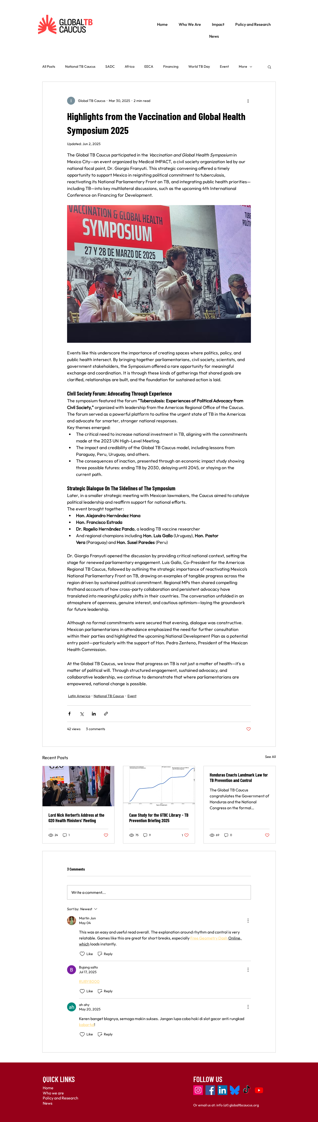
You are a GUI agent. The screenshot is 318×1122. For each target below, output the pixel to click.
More (243, 66)
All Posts (48, 66)
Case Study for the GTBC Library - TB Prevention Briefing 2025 (158, 817)
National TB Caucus (80, 66)
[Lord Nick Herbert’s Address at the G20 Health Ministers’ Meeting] (78, 786)
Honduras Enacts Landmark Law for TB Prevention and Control (239, 777)
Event (224, 66)
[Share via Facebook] (69, 713)
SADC (110, 66)
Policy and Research (60, 1097)
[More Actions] (248, 921)
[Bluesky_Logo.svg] (234, 1090)
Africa (129, 66)
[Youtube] (259, 1090)
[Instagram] (198, 1090)
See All (270, 756)
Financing (170, 66)
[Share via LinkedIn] (93, 713)
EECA (148, 66)
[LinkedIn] (222, 1090)
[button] (269, 67)
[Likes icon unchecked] (82, 954)
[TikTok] (247, 1090)
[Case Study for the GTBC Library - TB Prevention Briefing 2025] (159, 786)
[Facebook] (210, 1090)
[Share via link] (106, 713)
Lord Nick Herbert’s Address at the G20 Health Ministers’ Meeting (76, 817)
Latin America (79, 696)
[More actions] (248, 101)
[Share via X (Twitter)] (81, 713)
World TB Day (199, 66)
